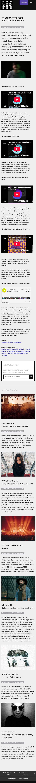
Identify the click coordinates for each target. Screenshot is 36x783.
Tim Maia (4, 355)
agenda (24, 2)
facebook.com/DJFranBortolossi (11, 342)
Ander (26, 353)
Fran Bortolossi (5, 349)
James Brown (20, 351)
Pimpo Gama (11, 351)
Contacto (12, 779)
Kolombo (9, 353)
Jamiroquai (15, 349)
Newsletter (23, 779)
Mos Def (21, 349)
